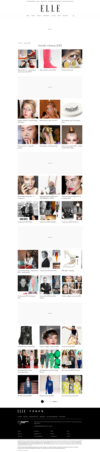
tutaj (27, 450)
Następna (55, 401)
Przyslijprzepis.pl (54, 436)
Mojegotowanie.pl (37, 433)
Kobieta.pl (52, 433)
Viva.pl (68, 431)
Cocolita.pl (20, 436)
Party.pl (19, 431)
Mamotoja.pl (36, 431)
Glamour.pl (20, 433)
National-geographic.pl (38, 436)
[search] (73, 16)
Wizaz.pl (68, 433)
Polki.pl (52, 431)
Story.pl (68, 436)
